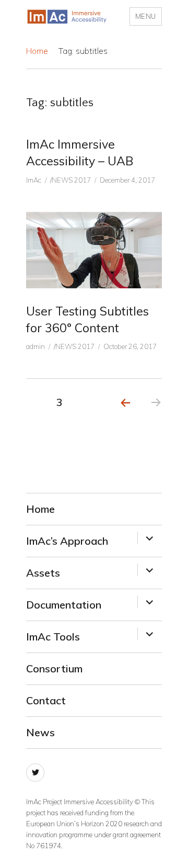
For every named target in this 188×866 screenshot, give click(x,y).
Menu (145, 16)
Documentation (63, 604)
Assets (43, 572)
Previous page (125, 416)
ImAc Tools (53, 636)
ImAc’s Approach (67, 540)
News (40, 732)
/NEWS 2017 (70, 180)
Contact (46, 700)
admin (35, 346)
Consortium (54, 668)
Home (37, 51)
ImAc (33, 180)
